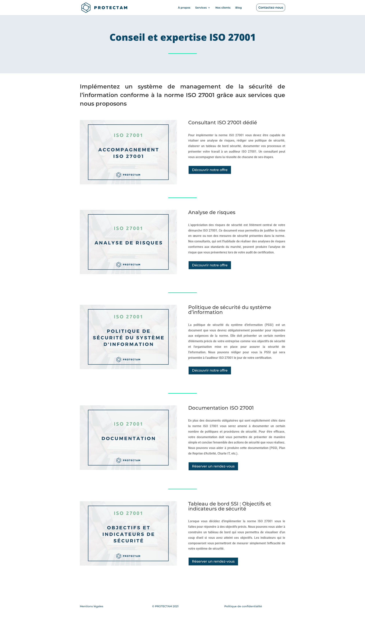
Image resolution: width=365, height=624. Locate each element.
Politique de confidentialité (243, 606)
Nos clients (222, 7)
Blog (238, 7)
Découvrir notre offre (210, 170)
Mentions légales (91, 606)
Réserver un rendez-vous (213, 466)
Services (201, 7)
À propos (184, 7)
